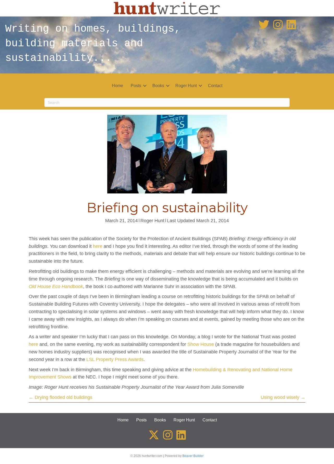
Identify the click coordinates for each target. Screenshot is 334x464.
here (97, 246)
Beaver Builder (193, 456)
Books (158, 85)
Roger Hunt (186, 85)
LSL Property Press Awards (115, 359)
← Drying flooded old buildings (60, 397)
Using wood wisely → (283, 397)
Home (117, 85)
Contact (215, 85)
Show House (200, 344)
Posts (136, 85)
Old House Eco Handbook (56, 286)
